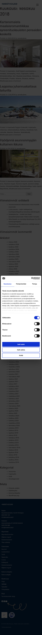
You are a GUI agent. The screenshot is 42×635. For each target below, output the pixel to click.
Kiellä (21, 355)
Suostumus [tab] (8, 284)
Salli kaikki (21, 344)
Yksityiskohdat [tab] (21, 284)
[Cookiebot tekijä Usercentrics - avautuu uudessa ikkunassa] (31, 278)
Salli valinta (21, 350)
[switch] (37, 323)
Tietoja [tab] (34, 284)
